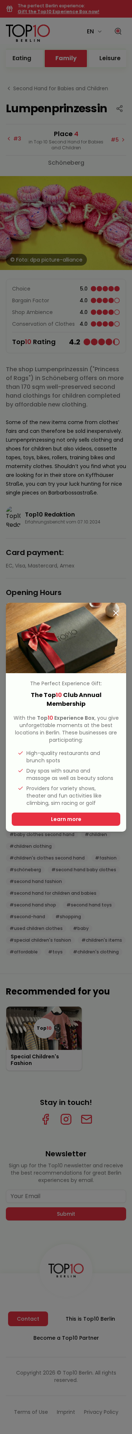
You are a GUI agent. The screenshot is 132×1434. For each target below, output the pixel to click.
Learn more (66, 819)
